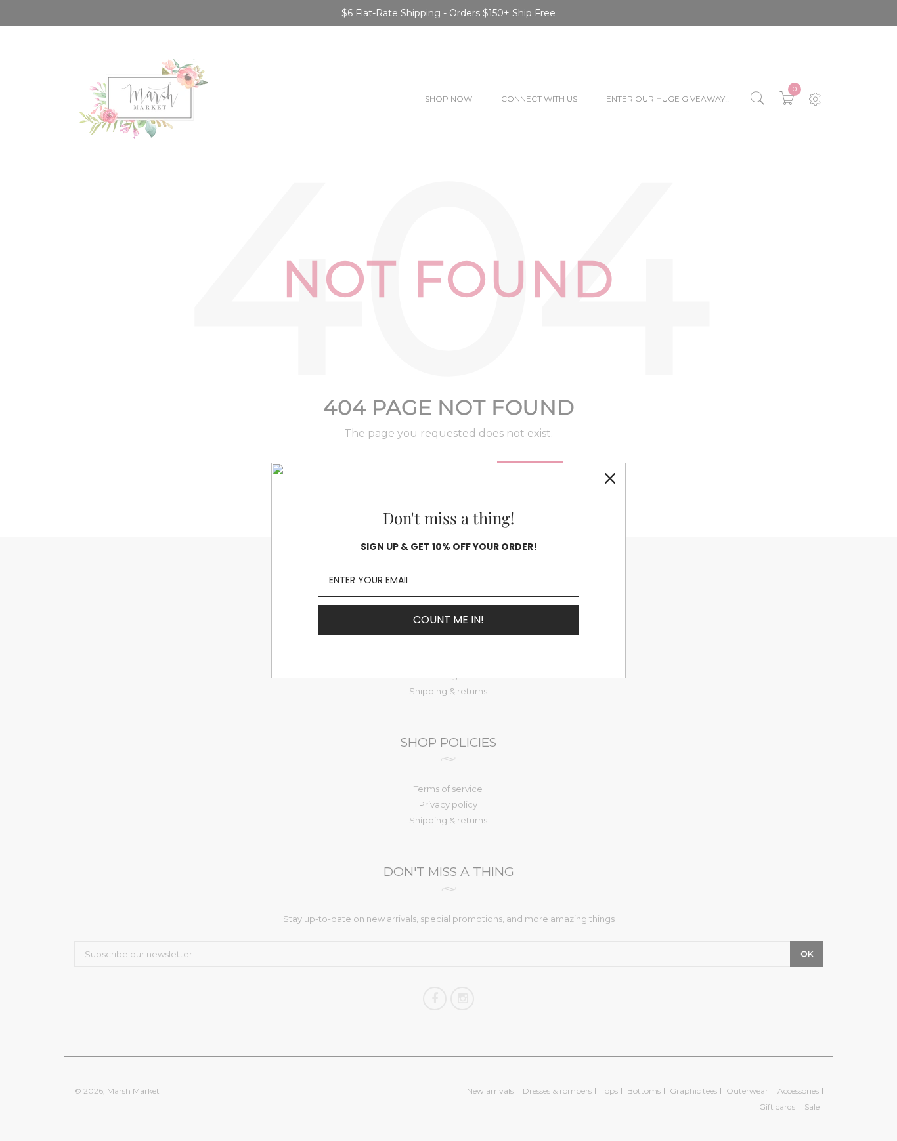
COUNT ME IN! (448, 619)
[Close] (610, 478)
